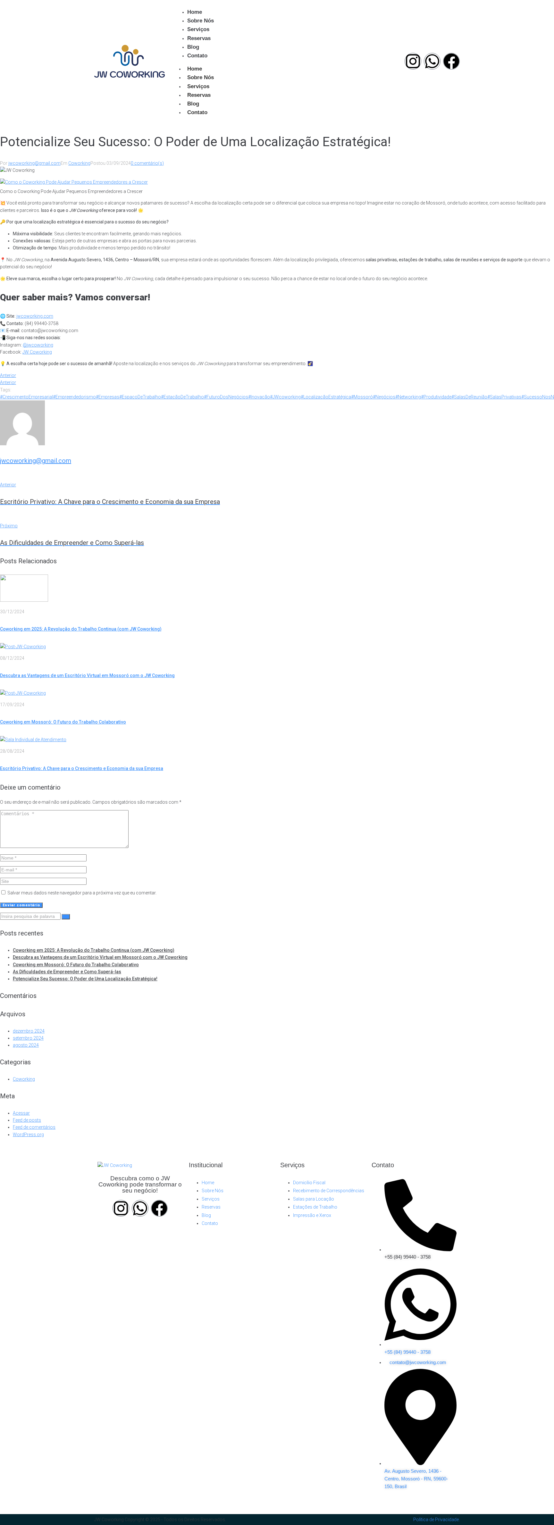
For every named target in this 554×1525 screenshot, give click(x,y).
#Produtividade (436, 396)
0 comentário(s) (147, 163)
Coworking (79, 163)
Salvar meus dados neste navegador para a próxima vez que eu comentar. (81, 892)
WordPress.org (28, 1134)
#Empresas (107, 396)
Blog (193, 104)
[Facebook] (451, 61)
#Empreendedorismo (74, 396)
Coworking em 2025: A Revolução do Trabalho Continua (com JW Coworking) (81, 629)
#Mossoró (362, 396)
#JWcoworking (285, 396)
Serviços (198, 86)
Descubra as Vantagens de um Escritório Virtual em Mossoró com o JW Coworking (87, 675)
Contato (197, 112)
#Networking (408, 396)
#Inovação (259, 396)
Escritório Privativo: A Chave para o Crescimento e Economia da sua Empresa (81, 768)
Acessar (21, 1113)
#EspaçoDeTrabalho (140, 396)
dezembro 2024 (29, 1031)
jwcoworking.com (34, 316)
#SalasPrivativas (504, 396)
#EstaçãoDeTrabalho (182, 396)
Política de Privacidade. (436, 1519)
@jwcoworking (38, 345)
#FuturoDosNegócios (226, 396)
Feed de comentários (34, 1127)
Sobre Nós (200, 77)
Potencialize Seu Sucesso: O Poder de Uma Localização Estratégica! (85, 978)
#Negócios (384, 396)
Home (194, 69)
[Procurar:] (31, 916)
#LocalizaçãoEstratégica (326, 396)
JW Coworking (37, 352)
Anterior (8, 375)
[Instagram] (413, 61)
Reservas (199, 95)
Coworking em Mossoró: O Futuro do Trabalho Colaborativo (63, 722)
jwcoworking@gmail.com (34, 163)
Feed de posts (27, 1120)
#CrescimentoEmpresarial (26, 396)
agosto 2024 (26, 1045)
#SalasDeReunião (469, 396)
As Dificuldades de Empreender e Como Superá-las (67, 971)
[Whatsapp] (432, 61)
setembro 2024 (28, 1038)
